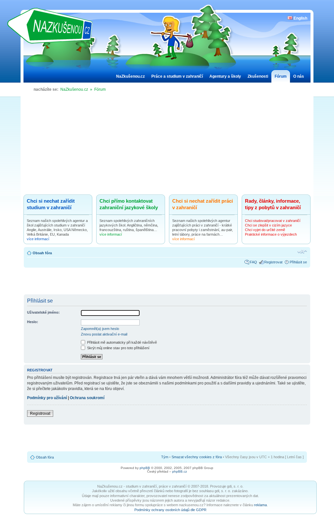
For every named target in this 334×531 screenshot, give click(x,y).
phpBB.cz (179, 471)
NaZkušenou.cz (130, 76)
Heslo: (32, 322)
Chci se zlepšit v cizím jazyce (268, 225)
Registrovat (273, 262)
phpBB (145, 468)
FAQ (253, 262)
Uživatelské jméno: (43, 312)
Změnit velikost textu (302, 252)
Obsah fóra (42, 253)
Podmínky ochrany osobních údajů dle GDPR (170, 510)
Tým (164, 457)
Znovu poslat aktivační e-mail (104, 334)
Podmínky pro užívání (47, 398)
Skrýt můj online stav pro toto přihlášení (117, 348)
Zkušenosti (258, 76)
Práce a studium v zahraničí (177, 76)
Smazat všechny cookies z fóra (197, 457)
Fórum (281, 76)
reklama (260, 505)
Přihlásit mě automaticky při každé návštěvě (121, 342)
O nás (298, 76)
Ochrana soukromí (87, 398)
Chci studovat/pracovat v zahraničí (272, 221)
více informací (38, 239)
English (300, 18)
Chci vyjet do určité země (265, 230)
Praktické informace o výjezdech (271, 234)
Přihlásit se (298, 262)
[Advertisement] (167, 145)
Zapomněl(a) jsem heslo (100, 329)
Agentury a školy (225, 76)
